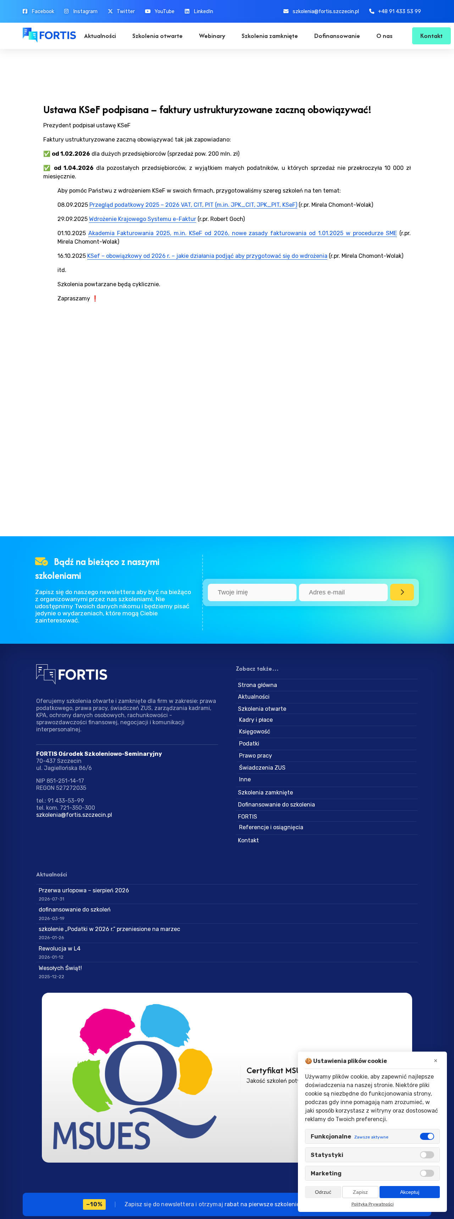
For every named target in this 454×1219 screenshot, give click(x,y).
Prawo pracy (255, 755)
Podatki (249, 743)
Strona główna (257, 685)
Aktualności (100, 35)
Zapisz (360, 1192)
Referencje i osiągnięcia (271, 827)
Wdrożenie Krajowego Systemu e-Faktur (142, 219)
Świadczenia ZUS (262, 767)
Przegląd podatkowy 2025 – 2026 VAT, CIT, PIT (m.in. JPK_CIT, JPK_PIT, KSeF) (193, 204)
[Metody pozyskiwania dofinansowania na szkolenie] (144, 1077)
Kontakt (431, 35)
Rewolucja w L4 (60, 948)
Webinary (212, 35)
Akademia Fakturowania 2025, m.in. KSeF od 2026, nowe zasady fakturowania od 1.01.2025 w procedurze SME (242, 233)
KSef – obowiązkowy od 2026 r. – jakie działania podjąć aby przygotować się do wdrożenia (207, 256)
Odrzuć (323, 1192)
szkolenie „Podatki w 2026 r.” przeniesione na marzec (109, 929)
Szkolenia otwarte (157, 35)
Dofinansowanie (337, 35)
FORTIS (247, 816)
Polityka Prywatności (372, 1204)
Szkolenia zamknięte (270, 35)
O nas (384, 35)
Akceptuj (409, 1192)
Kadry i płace (256, 719)
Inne (245, 779)
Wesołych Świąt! (60, 968)
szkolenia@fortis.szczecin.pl (74, 814)
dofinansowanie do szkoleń (75, 909)
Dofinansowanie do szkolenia (276, 804)
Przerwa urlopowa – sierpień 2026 (84, 890)
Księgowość (254, 731)
